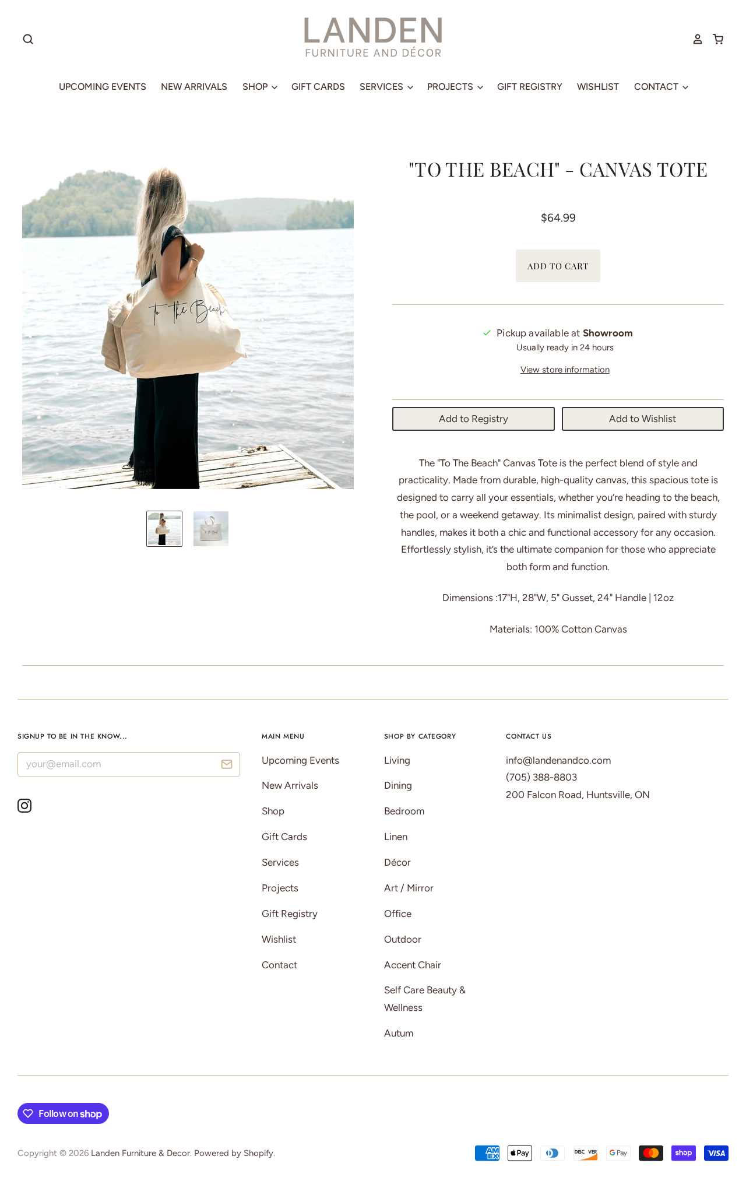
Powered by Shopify (233, 1153)
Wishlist (598, 86)
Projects (451, 86)
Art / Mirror (409, 888)
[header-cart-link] (713, 39)
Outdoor (402, 939)
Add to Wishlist (642, 418)
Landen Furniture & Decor (140, 1153)
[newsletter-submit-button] (227, 766)
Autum (398, 1033)
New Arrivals (194, 86)
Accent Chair (412, 965)
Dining (398, 785)
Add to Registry (473, 418)
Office (397, 913)
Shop (256, 86)
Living (397, 760)
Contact (657, 86)
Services (383, 86)
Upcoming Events (102, 86)
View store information (565, 369)
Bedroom (404, 811)
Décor (397, 862)
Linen (395, 836)
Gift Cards (318, 86)
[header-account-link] (693, 39)
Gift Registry (529, 86)
